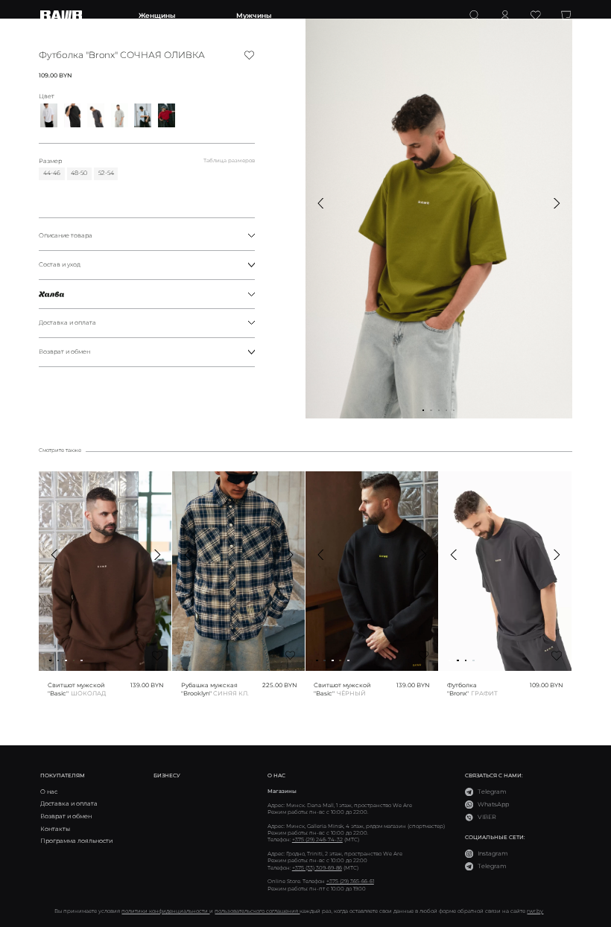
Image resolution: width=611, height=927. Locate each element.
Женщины (157, 15)
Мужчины (253, 15)
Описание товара (65, 235)
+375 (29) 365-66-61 (350, 881)
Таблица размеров (229, 160)
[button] (321, 203)
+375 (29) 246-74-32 (317, 839)
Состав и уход (59, 264)
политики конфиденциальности (165, 911)
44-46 (51, 172)
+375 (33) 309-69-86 (317, 867)
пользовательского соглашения (257, 911)
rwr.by (535, 911)
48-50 (79, 172)
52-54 (106, 172)
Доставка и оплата (67, 322)
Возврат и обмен (64, 351)
